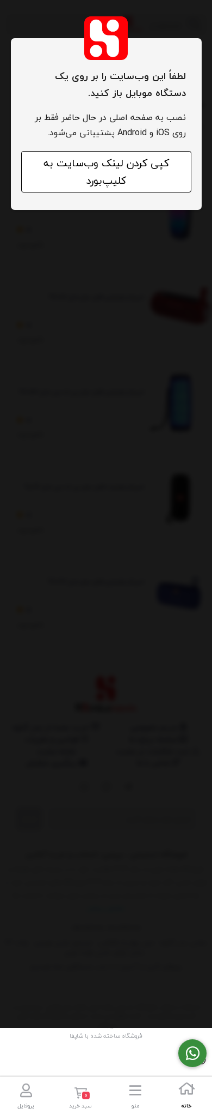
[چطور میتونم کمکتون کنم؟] (192, 1053)
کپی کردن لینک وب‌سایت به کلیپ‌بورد (106, 171)
